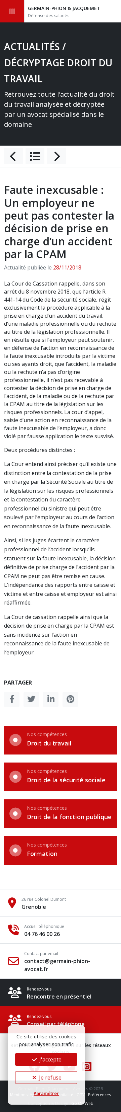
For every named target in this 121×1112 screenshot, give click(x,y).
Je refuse (50, 1077)
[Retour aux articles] (35, 156)
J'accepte (50, 1059)
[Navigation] (12, 11)
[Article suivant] (56, 156)
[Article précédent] (13, 156)
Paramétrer (46, 1093)
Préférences (99, 1095)
